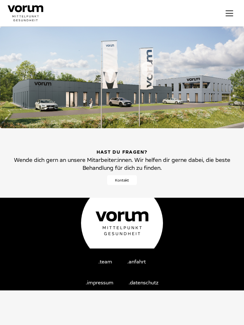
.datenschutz (144, 282)
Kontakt (122, 180)
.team (105, 261)
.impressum (99, 282)
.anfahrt (136, 261)
